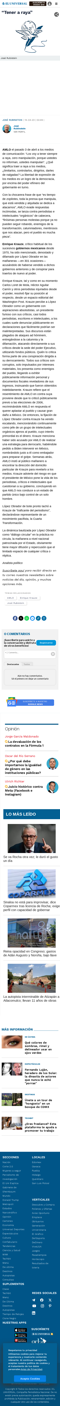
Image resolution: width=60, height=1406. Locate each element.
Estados (7, 1208)
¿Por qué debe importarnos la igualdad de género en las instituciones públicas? (23, 767)
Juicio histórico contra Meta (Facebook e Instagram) (24, 790)
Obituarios (38, 1221)
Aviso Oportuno (40, 1213)
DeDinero (37, 1242)
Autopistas (9, 1275)
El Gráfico (37, 1234)
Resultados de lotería (40, 1265)
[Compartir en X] (21, 618)
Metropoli (8, 1204)
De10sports (38, 1238)
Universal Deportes (13, 1229)
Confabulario (10, 1242)
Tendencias (9, 1246)
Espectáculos (10, 1233)
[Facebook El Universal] (41, 1300)
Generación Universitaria (39, 1227)
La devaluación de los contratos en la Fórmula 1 (24, 743)
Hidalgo (36, 1175)
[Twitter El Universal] (50, 1300)
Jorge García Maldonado (22, 736)
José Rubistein (15, 603)
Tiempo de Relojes (13, 1314)
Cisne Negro (9, 1318)
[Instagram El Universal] (42, 1306)
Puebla (36, 1170)
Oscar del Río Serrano (20, 756)
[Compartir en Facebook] (15, 618)
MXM (5, 1254)
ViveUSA (37, 1246)
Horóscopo (38, 1259)
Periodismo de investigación (11, 1177)
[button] (37, 3)
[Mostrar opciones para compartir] (56, 14)
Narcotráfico (10, 1212)
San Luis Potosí (40, 1183)
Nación (6, 1162)
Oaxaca (36, 1166)
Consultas (8, 1279)
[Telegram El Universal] (33, 1300)
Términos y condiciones (23, 1383)
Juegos (36, 1250)
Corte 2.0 (8, 1166)
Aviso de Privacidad (31, 1369)
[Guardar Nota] (44, 618)
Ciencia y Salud (11, 1250)
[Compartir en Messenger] (32, 618)
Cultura (7, 1237)
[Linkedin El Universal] (33, 1313)
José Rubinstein (12, 120)
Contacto (44, 1383)
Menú (6, 1263)
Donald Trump (11, 1200)
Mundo (6, 1195)
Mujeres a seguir (12, 1170)
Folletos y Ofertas (42, 1209)
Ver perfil (19, 132)
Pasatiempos (39, 1255)
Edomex (36, 1162)
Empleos (37, 1217)
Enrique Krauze (28, 598)
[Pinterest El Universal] (50, 1306)
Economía (8, 1225)
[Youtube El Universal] (34, 1306)
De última (8, 1267)
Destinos (7, 1271)
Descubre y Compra (43, 1204)
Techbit (7, 1258)
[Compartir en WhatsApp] (26, 618)
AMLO (10, 598)
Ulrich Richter (14, 781)
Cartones (8, 1221)
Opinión (12, 728)
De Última (8, 1301)
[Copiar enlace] (38, 618)
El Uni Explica (11, 1183)
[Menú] (56, 3)
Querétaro (37, 1179)
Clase (6, 1289)
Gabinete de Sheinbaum (10, 1189)
